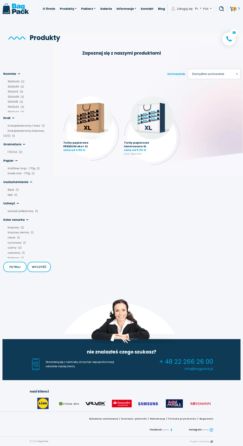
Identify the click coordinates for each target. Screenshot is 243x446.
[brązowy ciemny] (4, 232)
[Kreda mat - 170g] (4, 173)
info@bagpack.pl (199, 368)
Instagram (195, 429)
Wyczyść (39, 267)
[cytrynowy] (4, 242)
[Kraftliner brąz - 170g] (4, 168)
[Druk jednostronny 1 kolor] (4, 125)
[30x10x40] (4, 81)
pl (197, 9)
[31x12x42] (4, 91)
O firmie (49, 9)
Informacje (125, 9)
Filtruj (15, 267)
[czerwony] (4, 252)
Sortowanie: (176, 74)
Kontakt (147, 9)
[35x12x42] (4, 111)
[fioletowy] (4, 257)
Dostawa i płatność (134, 418)
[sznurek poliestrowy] (4, 211)
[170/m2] (4, 151)
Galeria (106, 9)
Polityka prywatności (182, 418)
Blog (161, 9)
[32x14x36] (4, 96)
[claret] (4, 237)
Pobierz (87, 9)
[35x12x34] (4, 106)
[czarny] (4, 247)
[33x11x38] (4, 101)
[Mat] (4, 194)
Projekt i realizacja (200, 441)
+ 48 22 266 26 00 (186, 361)
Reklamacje (157, 418)
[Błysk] (4, 189)
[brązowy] (4, 227)
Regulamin (206, 418)
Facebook (156, 429)
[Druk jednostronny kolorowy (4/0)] (4, 130)
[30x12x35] (4, 86)
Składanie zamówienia (103, 418)
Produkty (67, 9)
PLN (205, 9)
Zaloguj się (185, 9)
